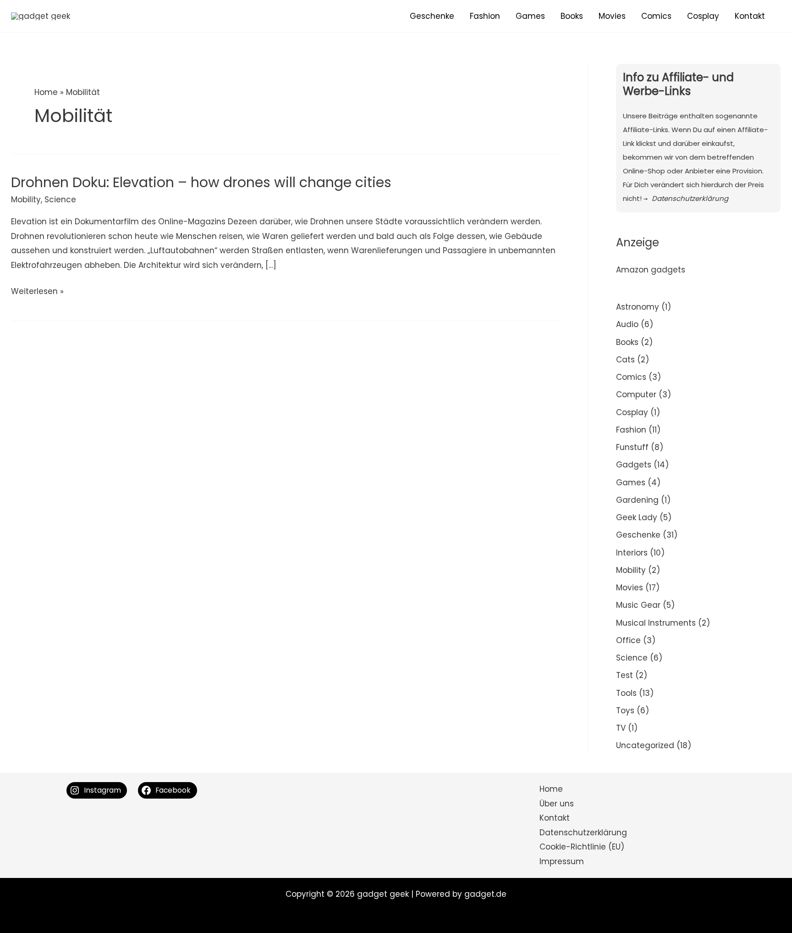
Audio (627, 324)
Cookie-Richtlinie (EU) (581, 846)
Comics (656, 16)
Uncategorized (645, 745)
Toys (625, 710)
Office (628, 640)
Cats (625, 359)
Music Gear (638, 605)
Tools (626, 693)
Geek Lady (636, 517)
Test (624, 675)
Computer (636, 394)
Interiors (632, 552)
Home (46, 92)
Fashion (485, 16)
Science (60, 199)
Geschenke (432, 16)
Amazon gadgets (650, 269)
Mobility (26, 199)
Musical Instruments (656, 622)
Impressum (561, 861)
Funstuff (632, 447)
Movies (612, 16)
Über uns (556, 803)
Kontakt (750, 16)
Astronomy (637, 306)
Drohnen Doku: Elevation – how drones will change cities (201, 182)
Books (572, 16)
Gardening (637, 499)
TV (621, 727)
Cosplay (703, 16)
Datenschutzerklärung (583, 832)
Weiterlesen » (37, 292)
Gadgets (633, 464)
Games (530, 16)
